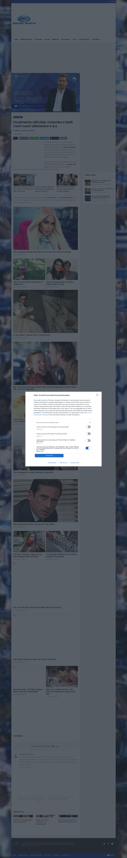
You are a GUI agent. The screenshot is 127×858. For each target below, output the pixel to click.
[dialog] (63, 429)
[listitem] (63, 422)
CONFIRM (49, 455)
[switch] (88, 426)
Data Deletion (52, 462)
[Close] (98, 395)
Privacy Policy (74, 462)
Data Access (63, 462)
